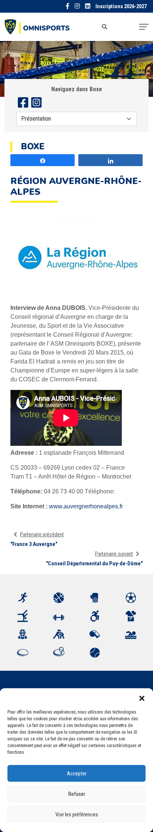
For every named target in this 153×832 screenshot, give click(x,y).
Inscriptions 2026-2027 (121, 6)
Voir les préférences (76, 814)
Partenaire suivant (114, 554)
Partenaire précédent (42, 534)
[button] (142, 697)
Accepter (77, 773)
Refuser (76, 794)
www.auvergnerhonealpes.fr (86, 506)
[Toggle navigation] (144, 27)
